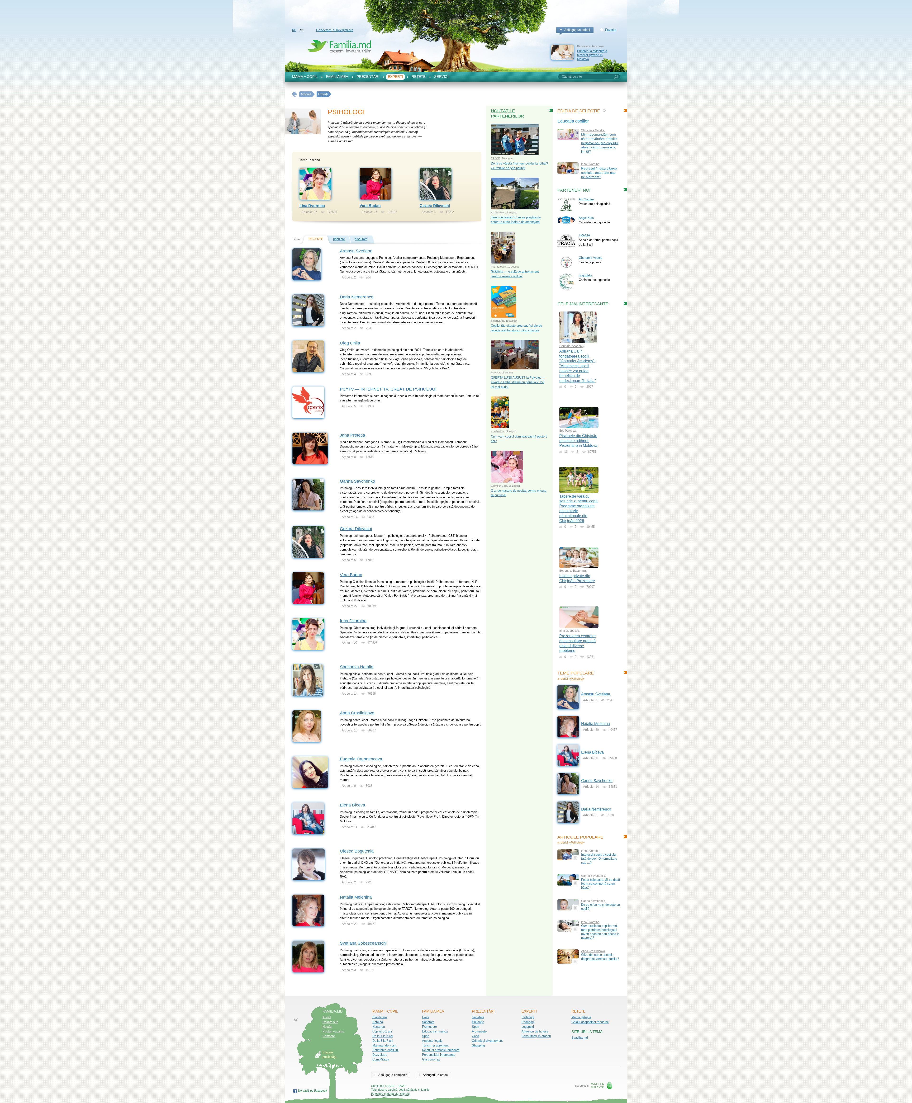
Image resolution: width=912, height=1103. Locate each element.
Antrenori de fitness (535, 1031)
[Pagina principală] (294, 94)
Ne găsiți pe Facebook (312, 1090)
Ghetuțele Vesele (590, 257)
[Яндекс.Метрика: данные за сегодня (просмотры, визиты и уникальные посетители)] (443, 1086)
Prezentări (368, 77)
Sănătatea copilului (385, 1050)
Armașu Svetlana (356, 251)
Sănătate (428, 1022)
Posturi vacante (333, 1031)
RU (294, 30)
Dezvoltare (379, 1054)
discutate (361, 239)
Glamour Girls (499, 485)
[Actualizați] (604, 110)
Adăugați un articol (577, 30)
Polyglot (495, 372)
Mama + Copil (305, 77)
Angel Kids (586, 218)
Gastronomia (431, 1059)
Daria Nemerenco (356, 297)
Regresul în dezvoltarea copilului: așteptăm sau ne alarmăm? (599, 172)
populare (339, 239)
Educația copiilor (573, 121)
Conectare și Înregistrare (334, 30)
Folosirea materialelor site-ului (390, 1093)
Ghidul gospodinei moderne (590, 1022)
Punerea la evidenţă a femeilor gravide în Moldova (592, 55)
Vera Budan (370, 206)
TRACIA (495, 158)
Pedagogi (528, 1022)
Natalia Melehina (356, 897)
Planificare (379, 1017)
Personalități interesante (438, 1054)
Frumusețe (429, 1026)
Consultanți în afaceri (536, 1036)
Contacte (329, 1036)
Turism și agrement (435, 1045)
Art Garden (497, 212)
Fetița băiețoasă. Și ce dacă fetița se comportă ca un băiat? (600, 883)
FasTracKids (498, 266)
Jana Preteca (352, 435)
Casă (425, 1017)
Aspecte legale (432, 1040)
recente (316, 239)
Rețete (419, 77)
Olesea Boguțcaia (357, 851)
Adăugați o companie (392, 1075)
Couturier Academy (571, 346)
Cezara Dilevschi (435, 206)
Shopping (478, 1045)
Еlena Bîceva (352, 805)
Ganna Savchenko (357, 481)
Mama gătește (581, 1017)
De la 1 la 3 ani (382, 1036)
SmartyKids (497, 320)
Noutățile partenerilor (507, 113)
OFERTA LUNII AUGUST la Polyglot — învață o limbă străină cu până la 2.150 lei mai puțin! (518, 382)
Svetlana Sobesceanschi (363, 943)
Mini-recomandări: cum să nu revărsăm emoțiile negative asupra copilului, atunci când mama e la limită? (600, 142)
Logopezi (528, 1026)
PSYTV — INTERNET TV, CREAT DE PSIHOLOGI (388, 389)
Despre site (330, 1022)
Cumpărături (380, 1059)
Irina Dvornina (312, 206)
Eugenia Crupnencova (361, 759)
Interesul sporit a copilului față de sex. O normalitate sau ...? (599, 858)
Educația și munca (435, 1031)
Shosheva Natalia (356, 667)
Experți (395, 77)
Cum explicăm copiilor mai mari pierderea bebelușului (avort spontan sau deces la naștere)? (600, 931)
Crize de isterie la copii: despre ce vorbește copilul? (600, 957)
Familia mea (337, 77)
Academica (497, 431)
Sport (425, 1036)
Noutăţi (327, 1026)
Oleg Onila (350, 343)
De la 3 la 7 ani (382, 1040)
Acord (327, 1017)
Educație (478, 1022)
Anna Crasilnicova (357, 713)
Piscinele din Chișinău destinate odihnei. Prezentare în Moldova (578, 441)
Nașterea (378, 1026)
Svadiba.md (579, 1037)
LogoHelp (585, 275)
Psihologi (577, 678)
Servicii (441, 77)
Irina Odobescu (569, 630)
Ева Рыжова (567, 430)
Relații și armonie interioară (440, 1050)
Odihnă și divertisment (487, 1040)
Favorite (610, 30)
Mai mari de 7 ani (384, 1045)
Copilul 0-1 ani (382, 1031)
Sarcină (377, 1022)
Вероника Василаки (572, 570)
